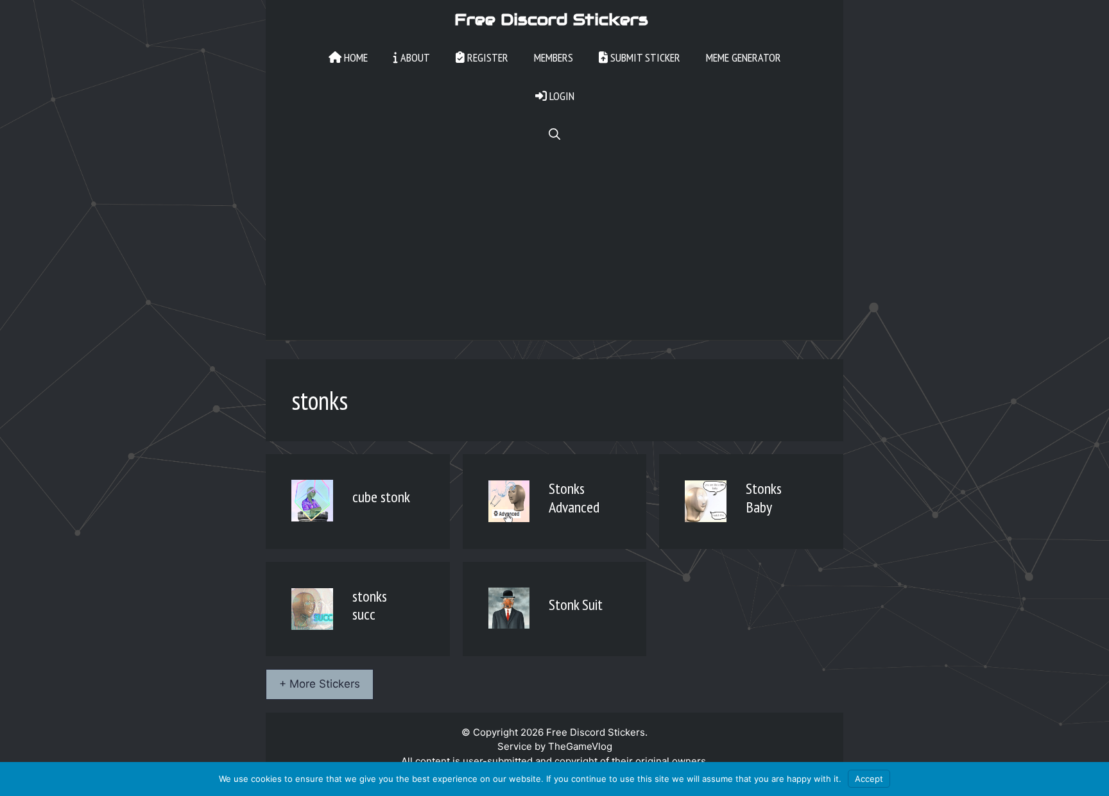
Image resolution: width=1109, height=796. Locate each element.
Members (553, 57)
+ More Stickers (319, 683)
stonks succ (369, 605)
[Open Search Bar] (554, 134)
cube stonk (381, 497)
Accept (869, 779)
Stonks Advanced (574, 497)
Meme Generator (743, 57)
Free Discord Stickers (551, 19)
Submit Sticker (644, 57)
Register (486, 57)
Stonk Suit (576, 604)
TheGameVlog (580, 746)
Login (560, 96)
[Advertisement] (554, 250)
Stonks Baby (764, 497)
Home (354, 57)
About (414, 57)
